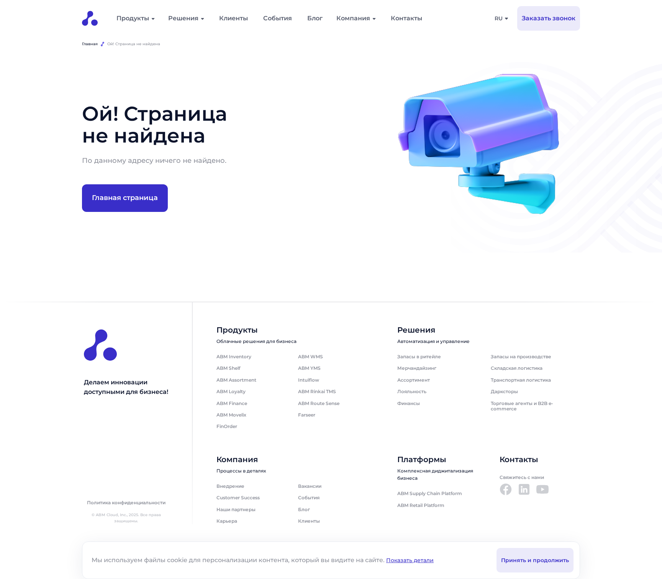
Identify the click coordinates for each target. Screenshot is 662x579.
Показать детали (410, 560)
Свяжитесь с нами (522, 477)
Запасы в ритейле (419, 356)
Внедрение (230, 486)
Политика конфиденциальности (126, 502)
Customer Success (238, 497)
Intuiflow (308, 380)
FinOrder (226, 426)
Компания (353, 18)
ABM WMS (310, 356)
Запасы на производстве (521, 356)
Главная (90, 43)
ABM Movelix (231, 415)
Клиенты (233, 18)
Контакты (406, 18)
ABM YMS (309, 368)
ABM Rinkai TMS (317, 391)
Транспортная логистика (521, 380)
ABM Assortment (236, 380)
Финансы (408, 403)
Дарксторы (504, 391)
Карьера (226, 521)
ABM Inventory (233, 356)
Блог (315, 18)
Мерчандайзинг (416, 368)
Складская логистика (516, 368)
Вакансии (309, 486)
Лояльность (411, 391)
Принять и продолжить (535, 560)
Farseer (306, 415)
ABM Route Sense (318, 403)
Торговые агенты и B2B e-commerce (522, 406)
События (277, 18)
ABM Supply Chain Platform (429, 493)
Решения (183, 18)
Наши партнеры (236, 509)
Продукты (132, 18)
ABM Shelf (228, 368)
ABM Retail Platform (420, 505)
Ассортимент (413, 380)
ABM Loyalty (231, 391)
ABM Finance (231, 403)
